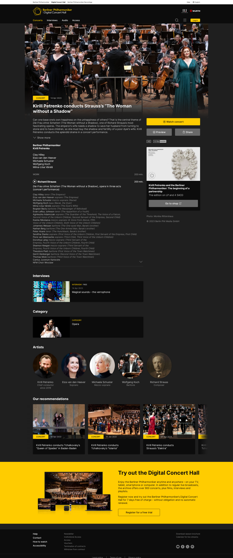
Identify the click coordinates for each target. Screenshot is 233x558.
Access (76, 20)
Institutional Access (72, 537)
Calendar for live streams (187, 537)
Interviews (52, 20)
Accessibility (39, 545)
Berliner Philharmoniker (41, 2)
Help (188, 2)
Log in (195, 20)
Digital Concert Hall (58, 2)
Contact (37, 537)
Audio (65, 20)
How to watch (40, 541)
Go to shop (171, 203)
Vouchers (68, 543)
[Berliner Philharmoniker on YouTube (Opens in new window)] (178, 546)
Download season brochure (188, 534)
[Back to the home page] (52, 11)
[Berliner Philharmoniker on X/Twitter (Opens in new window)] (187, 546)
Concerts (38, 20)
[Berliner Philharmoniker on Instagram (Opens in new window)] (192, 546)
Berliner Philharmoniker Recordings (80, 2)
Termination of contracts (74, 546)
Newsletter (69, 534)
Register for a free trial (139, 512)
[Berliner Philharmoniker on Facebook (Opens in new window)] (182, 546)
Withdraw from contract (74, 549)
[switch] (140, 261)
